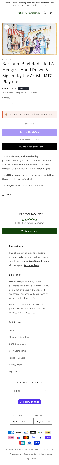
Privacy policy (15, 454)
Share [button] (8, 194)
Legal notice (31, 459)
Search (12, 330)
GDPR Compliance (18, 344)
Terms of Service (17, 357)
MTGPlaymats (17, 449)
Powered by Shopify (31, 449)
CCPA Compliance (17, 350)
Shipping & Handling (19, 337)
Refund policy (47, 449)
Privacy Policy (15, 364)
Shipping (17, 93)
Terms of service (30, 454)
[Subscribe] (44, 390)
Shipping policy (45, 454)
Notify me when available (29, 146)
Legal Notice (15, 371)
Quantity (6, 97)
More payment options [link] (29, 139)
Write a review (29, 231)
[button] (6, 13)
